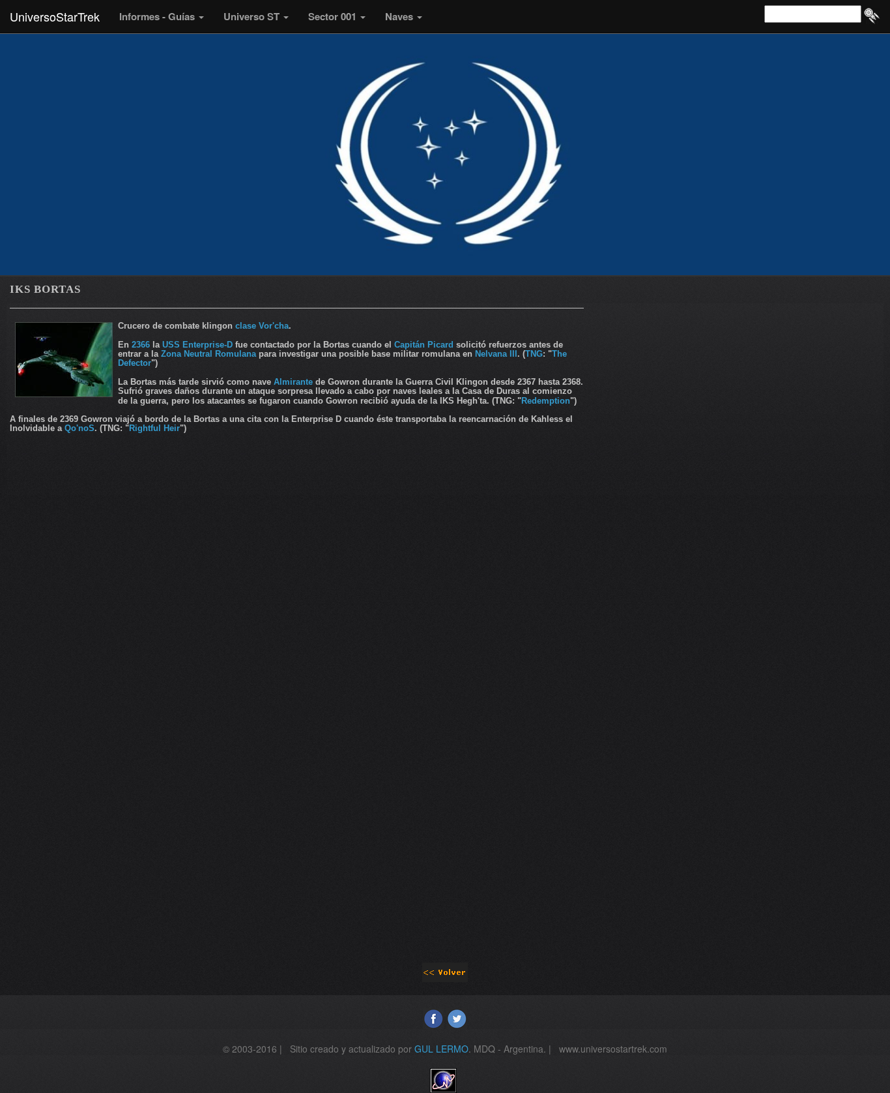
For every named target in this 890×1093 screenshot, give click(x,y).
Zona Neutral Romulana (208, 354)
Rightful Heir (154, 428)
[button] (161, 16)
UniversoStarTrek (55, 16)
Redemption (545, 401)
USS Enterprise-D (197, 345)
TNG (534, 354)
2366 (141, 345)
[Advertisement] (297, 570)
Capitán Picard (423, 345)
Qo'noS (79, 428)
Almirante (293, 382)
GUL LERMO (441, 1048)
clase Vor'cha (262, 326)
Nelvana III (496, 354)
